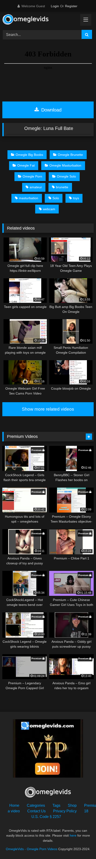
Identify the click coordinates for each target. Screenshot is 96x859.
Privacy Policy (65, 811)
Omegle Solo (66, 176)
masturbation (28, 198)
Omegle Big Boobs (29, 155)
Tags (56, 805)
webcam (49, 209)
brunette (62, 187)
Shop (72, 805)
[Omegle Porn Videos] (39, 20)
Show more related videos (48, 409)
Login (55, 6)
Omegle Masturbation (65, 165)
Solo (55, 198)
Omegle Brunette (70, 155)
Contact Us (36, 811)
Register (71, 6)
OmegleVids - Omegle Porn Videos (31, 849)
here (73, 835)
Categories (36, 805)
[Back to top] (81, 845)
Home (14, 805)
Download (51, 109)
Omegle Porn (32, 176)
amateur (36, 187)
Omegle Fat (26, 165)
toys (76, 198)
